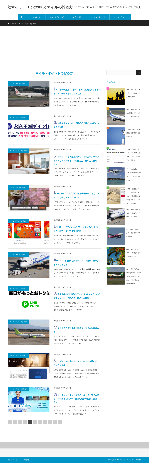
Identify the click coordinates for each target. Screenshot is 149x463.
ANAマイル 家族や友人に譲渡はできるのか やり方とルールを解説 (134, 113)
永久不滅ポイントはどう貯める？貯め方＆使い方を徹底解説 (76, 124)
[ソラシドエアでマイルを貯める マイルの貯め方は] (28, 332)
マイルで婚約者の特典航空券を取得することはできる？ (133, 132)
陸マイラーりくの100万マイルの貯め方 (40, 6)
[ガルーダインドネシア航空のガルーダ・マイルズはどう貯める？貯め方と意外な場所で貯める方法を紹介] (28, 399)
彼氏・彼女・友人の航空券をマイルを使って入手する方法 (133, 93)
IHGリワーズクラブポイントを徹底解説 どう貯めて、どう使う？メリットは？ (77, 194)
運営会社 (27, 460)
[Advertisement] (74, 48)
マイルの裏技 (77, 17)
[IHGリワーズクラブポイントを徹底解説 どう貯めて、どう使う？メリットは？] (28, 198)
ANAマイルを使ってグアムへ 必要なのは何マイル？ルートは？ (133, 252)
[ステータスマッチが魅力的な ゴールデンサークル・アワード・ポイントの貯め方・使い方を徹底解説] (28, 161)
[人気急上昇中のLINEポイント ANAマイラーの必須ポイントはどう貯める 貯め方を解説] (28, 298)
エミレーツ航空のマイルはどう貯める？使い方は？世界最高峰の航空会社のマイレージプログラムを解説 (133, 196)
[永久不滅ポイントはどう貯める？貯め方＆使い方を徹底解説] (28, 127)
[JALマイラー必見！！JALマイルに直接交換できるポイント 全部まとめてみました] (28, 94)
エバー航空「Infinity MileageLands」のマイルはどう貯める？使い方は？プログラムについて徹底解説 (133, 276)
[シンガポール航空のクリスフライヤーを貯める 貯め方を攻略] (28, 366)
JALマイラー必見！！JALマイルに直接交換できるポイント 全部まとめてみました (77, 90)
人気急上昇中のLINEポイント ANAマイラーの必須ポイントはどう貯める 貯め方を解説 (77, 295)
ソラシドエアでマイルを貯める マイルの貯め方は (76, 328)
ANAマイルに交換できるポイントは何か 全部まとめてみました (76, 261)
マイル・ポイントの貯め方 (56, 18)
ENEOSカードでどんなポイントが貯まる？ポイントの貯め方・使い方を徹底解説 (76, 228)
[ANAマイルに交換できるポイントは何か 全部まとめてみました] (28, 265)
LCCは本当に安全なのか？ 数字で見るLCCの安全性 (133, 232)
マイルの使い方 (35, 17)
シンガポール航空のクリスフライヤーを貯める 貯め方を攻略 (76, 362)
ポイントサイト (120, 17)
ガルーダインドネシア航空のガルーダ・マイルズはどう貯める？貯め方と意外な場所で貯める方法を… (76, 397)
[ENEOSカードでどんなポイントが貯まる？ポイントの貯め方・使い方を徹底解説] (28, 231)
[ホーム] (21, 17)
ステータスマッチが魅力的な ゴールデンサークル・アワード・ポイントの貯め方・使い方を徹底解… (76, 159)
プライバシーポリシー (15, 460)
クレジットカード (98, 17)
